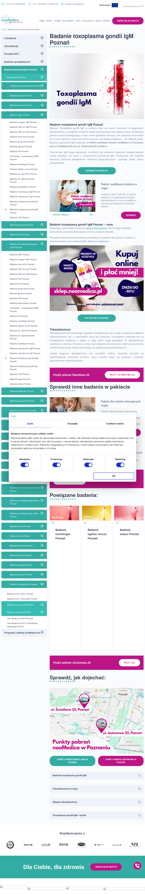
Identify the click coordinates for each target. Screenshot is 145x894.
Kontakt (107, 21)
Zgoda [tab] (30, 423)
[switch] (57, 465)
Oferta (49, 21)
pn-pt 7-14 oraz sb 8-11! (122, 375)
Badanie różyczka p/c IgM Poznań (25, 192)
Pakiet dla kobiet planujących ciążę (121, 403)
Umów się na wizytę (128, 21)
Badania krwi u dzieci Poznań (20, 594)
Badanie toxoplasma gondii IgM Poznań (24, 211)
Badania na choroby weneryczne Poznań (24, 489)
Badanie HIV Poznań (19, 151)
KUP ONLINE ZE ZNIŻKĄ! (97, 318)
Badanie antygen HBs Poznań (23, 122)
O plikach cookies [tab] (115, 423)
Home (41, 21)
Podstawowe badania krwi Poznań (25, 86)
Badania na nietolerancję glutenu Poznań (24, 502)
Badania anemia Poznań (21, 105)
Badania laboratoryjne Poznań (20, 69)
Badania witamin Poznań (21, 574)
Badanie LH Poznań (19, 316)
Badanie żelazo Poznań (20, 384)
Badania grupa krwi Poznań (22, 401)
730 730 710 (20, 4)
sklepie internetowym (96, 228)
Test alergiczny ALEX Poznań (20, 618)
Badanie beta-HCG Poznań (22, 137)
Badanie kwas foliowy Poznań (23, 303)
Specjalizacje (11, 46)
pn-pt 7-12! (129, 663)
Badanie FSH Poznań (19, 279)
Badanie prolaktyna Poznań (22, 343)
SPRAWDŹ (131, 215)
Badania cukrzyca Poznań (21, 225)
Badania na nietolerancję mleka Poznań (24, 515)
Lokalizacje (88, 21)
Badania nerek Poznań (20, 526)
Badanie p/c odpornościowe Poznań (22, 180)
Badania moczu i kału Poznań (20, 605)
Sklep (98, 21)
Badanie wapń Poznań (20, 379)
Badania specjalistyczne (17, 62)
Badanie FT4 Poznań (19, 284)
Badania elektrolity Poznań (22, 391)
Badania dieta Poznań (20, 234)
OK (113, 476)
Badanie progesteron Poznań (23, 187)
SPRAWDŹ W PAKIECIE (97, 171)
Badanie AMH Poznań (19, 254)
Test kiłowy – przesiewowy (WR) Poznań (24, 158)
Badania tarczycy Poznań (21, 545)
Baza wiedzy (68, 21)
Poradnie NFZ (11, 54)
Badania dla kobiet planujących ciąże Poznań (24, 245)
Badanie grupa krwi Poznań (22, 142)
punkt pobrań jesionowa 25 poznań (120, 760)
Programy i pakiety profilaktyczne (22, 633)
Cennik (57, 21)
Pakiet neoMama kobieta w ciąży (119, 186)
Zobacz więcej (61, 215)
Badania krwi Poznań (16, 77)
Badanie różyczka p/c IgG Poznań (25, 196)
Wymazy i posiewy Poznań (19, 612)
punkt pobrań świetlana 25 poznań (72, 760)
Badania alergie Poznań (20, 95)
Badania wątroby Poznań (21, 565)
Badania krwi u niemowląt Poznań (22, 599)
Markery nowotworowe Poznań (24, 584)
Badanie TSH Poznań (19, 217)
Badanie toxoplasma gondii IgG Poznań (24, 203)
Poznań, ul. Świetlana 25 (74, 4)
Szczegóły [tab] (72, 423)
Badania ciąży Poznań (20, 115)
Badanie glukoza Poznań (21, 146)
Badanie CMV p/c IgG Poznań (23, 132)
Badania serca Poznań (20, 536)
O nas (78, 21)
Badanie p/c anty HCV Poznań (23, 174)
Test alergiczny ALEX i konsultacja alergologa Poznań (22, 624)
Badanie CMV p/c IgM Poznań (23, 127)
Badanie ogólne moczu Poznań (24, 169)
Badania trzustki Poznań (21, 555)
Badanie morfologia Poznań (22, 164)
